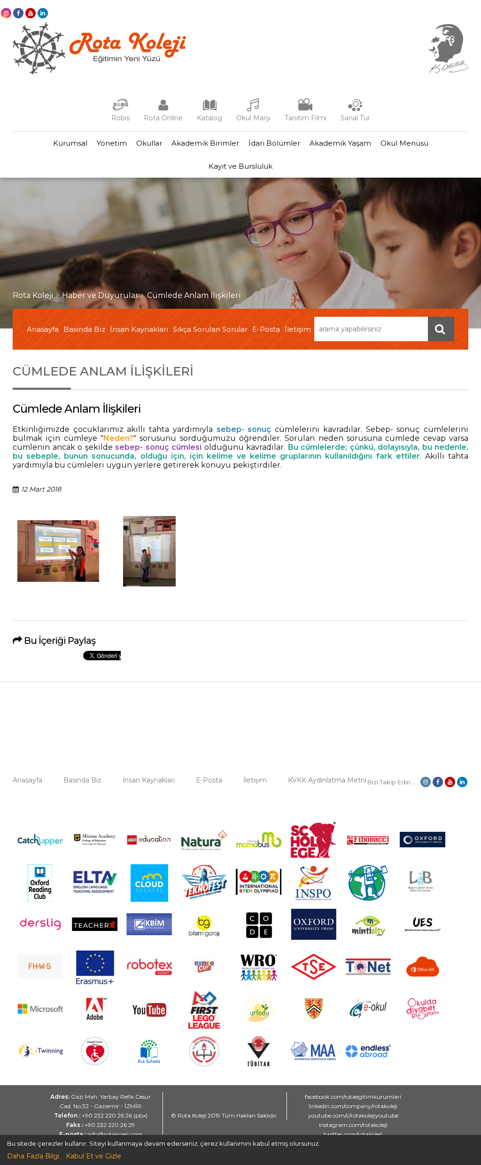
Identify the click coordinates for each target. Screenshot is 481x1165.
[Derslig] (40, 934)
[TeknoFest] (204, 896)
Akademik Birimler (205, 143)
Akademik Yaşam (340, 143)
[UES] (422, 935)
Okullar (149, 143)
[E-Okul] (368, 1016)
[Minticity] (368, 942)
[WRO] (259, 984)
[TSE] (313, 977)
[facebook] (18, 13)
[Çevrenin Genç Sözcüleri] (368, 899)
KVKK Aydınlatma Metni (327, 780)
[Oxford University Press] (313, 937)
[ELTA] (94, 891)
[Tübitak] (259, 1064)
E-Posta (266, 329)
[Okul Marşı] (253, 109)
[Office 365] (422, 981)
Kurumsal (70, 143)
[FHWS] (40, 976)
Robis (120, 118)
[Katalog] (209, 109)
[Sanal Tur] (355, 109)
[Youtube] (149, 1026)
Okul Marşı (253, 118)
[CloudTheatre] (149, 899)
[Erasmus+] (95, 984)
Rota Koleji (33, 295)
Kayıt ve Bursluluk (240, 166)
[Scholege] (313, 856)
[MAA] (313, 1058)
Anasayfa (43, 329)
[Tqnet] (368, 973)
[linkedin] (43, 13)
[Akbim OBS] (149, 933)
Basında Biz (84, 329)
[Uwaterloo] (313, 1017)
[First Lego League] (204, 1026)
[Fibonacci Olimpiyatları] (368, 842)
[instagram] (6, 13)
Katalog (209, 118)
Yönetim (112, 143)
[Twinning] (40, 1055)
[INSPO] (313, 899)
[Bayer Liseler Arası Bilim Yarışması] (422, 898)
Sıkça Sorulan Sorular (210, 329)
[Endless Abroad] (368, 1055)
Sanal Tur (355, 118)
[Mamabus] (258, 845)
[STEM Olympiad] (258, 892)
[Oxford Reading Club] (40, 899)
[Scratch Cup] (204, 979)
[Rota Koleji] (99, 72)
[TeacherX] (94, 928)
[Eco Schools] (149, 1060)
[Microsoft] (40, 1019)
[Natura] (204, 848)
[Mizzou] (94, 845)
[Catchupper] (40, 843)
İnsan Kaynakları (139, 329)
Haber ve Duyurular (100, 295)
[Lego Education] (149, 843)
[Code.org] (259, 942)
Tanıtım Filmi (305, 118)
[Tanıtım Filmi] (305, 109)
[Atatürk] (448, 71)
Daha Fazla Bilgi (33, 1156)
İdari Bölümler (274, 143)
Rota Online (163, 118)
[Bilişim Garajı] (204, 942)
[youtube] (30, 13)
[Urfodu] (258, 1026)
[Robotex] (149, 974)
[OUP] (422, 845)
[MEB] (204, 1064)
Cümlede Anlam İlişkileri (194, 295)
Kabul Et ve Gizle (93, 1156)
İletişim (298, 329)
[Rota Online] (163, 109)
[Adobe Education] (94, 1023)
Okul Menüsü (404, 143)
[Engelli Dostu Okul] (95, 1063)
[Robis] (120, 108)
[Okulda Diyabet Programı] (422, 1017)
